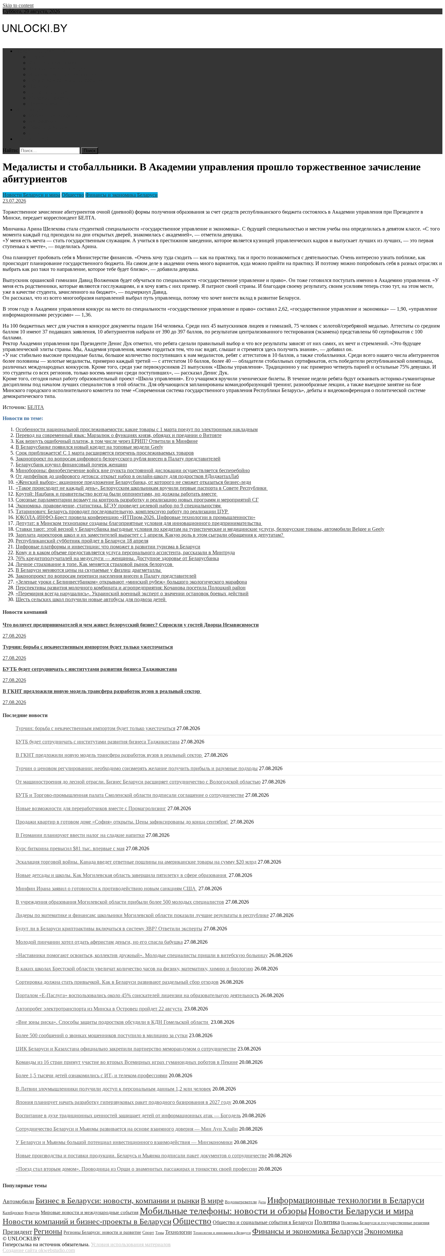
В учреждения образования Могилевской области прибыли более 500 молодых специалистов (120, 902)
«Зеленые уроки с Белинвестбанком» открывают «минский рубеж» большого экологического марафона (131, 582)
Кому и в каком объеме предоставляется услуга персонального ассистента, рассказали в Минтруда (125, 552)
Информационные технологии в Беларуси (345, 1200)
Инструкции (30, 109)
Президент (17, 1231)
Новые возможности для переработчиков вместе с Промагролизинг (91, 808)
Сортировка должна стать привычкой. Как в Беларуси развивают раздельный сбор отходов (117, 982)
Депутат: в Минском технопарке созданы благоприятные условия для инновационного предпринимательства (139, 523)
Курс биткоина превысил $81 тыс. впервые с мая (70, 848)
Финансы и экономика (54, 62)
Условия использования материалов (131, 1244)
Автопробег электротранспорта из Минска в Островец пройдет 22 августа (99, 1008)
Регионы (48, 1231)
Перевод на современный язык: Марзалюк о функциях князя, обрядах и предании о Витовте (119, 435)
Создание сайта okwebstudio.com (39, 1250)
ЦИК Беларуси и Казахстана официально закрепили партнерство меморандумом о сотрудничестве (126, 1048)
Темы (159, 1233)
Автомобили (43, 121)
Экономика (383, 1231)
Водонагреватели (48, 127)
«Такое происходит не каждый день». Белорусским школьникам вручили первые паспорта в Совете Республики (142, 488)
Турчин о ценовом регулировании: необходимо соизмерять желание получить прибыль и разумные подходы (137, 768)
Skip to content (18, 5)
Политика (40, 86)
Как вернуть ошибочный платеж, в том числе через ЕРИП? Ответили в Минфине (107, 441)
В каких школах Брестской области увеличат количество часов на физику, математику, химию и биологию (134, 968)
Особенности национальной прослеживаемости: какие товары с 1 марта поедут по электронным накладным (137, 429)
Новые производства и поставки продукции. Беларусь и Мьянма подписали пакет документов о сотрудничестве (141, 1155)
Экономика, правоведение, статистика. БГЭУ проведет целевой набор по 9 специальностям (119, 505)
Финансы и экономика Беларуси (121, 195)
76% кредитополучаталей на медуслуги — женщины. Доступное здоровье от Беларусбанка (117, 558)
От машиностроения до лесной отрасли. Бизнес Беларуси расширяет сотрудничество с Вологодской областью (138, 781)
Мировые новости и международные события (89, 1212)
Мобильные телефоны (53, 115)
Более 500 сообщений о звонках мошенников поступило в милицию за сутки (102, 1035)
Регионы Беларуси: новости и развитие (102, 1232)
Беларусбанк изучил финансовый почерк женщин (71, 464)
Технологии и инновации (57, 68)
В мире (212, 1201)
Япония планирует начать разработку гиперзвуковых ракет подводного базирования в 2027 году (123, 1102)
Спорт (148, 1232)
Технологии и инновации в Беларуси (222, 1233)
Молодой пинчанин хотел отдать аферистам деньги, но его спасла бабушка (99, 942)
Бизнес (36, 57)
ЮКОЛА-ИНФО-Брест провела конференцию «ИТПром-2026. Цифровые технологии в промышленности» (135, 517)
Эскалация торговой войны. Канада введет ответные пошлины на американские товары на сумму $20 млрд (136, 862)
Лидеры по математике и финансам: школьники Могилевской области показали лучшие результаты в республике (142, 915)
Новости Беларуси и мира (44, 51)
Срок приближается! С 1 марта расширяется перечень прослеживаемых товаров (105, 453)
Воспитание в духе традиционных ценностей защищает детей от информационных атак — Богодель (128, 1115)
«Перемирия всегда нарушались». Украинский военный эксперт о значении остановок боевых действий (132, 593)
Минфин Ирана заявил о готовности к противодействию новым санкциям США (106, 888)
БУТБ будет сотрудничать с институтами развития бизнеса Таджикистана (90, 669)
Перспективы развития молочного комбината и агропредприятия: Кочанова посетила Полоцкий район (131, 587)
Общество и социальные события (66, 80)
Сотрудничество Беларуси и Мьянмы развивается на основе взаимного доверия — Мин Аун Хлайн (127, 1129)
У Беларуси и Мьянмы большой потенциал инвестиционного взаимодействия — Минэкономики (124, 1142)
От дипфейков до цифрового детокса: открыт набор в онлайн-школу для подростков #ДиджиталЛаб (127, 476)
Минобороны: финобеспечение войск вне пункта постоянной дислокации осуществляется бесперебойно (133, 470)
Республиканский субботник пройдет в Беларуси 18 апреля (82, 540)
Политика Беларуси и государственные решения (385, 1223)
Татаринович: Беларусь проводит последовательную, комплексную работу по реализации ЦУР (122, 511)
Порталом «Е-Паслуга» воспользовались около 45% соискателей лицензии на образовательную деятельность (137, 995)
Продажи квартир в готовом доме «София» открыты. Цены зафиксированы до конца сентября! (122, 822)
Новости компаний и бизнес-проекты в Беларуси (87, 1221)
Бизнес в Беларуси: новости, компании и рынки (117, 1200)
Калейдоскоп (13, 1212)
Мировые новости (49, 98)
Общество (73, 195)
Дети (34, 133)
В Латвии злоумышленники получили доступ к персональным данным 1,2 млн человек (113, 1089)
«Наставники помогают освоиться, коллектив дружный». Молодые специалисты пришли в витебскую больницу (142, 955)
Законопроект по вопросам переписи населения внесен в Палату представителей (106, 576)
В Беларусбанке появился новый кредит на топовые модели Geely (89, 447)
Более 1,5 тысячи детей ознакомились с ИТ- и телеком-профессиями (91, 1075)
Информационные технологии (63, 74)
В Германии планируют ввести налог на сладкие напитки (80, 835)
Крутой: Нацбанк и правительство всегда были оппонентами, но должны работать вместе (117, 494)
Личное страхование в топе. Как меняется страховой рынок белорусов (95, 564)
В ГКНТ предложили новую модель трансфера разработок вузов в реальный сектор (102, 691)
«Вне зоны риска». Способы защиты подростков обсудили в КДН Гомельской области (112, 1022)
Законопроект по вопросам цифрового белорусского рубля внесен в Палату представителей (118, 458)
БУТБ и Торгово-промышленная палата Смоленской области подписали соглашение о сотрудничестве (130, 795)
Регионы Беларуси (49, 92)
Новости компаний (50, 103)
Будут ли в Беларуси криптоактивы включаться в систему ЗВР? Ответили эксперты (109, 928)
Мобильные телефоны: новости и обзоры (223, 1211)
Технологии (178, 1232)
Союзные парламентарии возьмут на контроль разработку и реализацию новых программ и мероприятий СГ (137, 499)
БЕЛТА (35, 407)
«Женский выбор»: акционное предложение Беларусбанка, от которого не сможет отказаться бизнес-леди (133, 482)
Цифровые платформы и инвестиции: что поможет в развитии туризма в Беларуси (108, 546)
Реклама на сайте (35, 139)
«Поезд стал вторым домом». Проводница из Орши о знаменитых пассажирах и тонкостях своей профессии (136, 1169)
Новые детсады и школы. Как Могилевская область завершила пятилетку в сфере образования (121, 875)
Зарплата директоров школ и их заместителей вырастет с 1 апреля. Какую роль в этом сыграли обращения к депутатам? (150, 535)
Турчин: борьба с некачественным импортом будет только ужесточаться (88, 647)
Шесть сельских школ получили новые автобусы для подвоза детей (91, 599)
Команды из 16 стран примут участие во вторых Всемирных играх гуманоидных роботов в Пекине (127, 1062)
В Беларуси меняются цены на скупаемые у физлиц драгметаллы (89, 570)
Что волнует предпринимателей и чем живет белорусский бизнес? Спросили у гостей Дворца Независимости (131, 625)
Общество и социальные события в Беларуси (263, 1222)
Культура (32, 1212)
